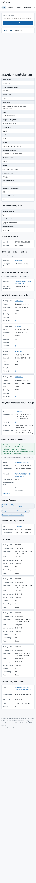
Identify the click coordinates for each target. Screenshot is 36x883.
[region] (18, 244)
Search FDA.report (8, 15)
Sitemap (9, 728)
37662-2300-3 (19, 351)
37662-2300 (18, 411)
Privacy (4, 728)
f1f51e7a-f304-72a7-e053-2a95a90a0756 (23, 282)
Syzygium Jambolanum (22, 462)
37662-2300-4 (19, 377)
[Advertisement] (18, 53)
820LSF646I (18, 260)
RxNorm (10, 7)
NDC (3, 7)
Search (18, 23)
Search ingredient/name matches (13, 515)
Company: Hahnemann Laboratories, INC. (15, 511)
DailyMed (18, 7)
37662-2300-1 (19, 301)
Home (5, 30)
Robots (15, 728)
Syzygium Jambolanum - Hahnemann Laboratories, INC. (23, 689)
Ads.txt (20, 728)
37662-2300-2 (19, 326)
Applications (27, 7)
